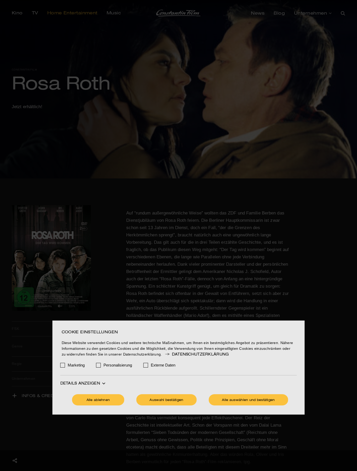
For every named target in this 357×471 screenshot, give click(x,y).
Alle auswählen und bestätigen (248, 400)
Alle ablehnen (98, 400)
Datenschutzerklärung (200, 354)
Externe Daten (163, 365)
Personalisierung (117, 365)
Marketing (76, 365)
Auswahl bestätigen (166, 400)
